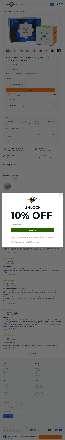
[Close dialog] (61, 195)
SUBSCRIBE (32, 230)
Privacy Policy (29, 241)
